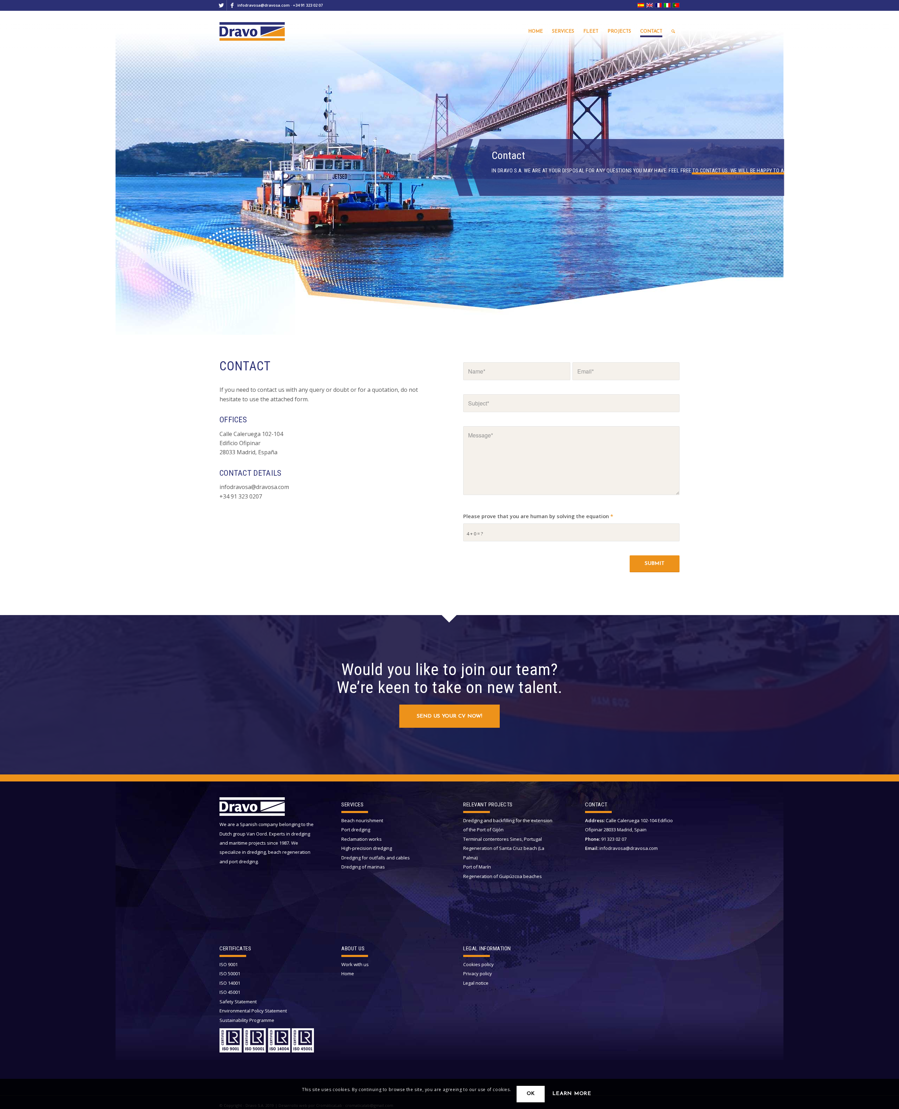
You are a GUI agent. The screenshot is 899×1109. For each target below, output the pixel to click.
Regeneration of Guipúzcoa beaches (502, 876)
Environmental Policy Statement (253, 1011)
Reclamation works (361, 839)
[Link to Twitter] (221, 5)
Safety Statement (238, 1001)
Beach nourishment (362, 820)
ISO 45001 (229, 992)
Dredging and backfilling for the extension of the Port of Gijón (507, 825)
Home (347, 973)
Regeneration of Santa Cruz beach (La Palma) (503, 852)
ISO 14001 (229, 983)
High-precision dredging (366, 848)
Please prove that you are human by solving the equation (538, 516)
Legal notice (475, 983)
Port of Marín (477, 867)
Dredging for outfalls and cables (375, 857)
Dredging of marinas (363, 867)
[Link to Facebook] (232, 5)
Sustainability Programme (246, 1020)
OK (531, 1093)
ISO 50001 (229, 973)
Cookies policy (478, 964)
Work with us (355, 964)
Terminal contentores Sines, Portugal (502, 839)
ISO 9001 (228, 964)
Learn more (571, 1093)
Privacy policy (477, 973)
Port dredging (355, 829)
